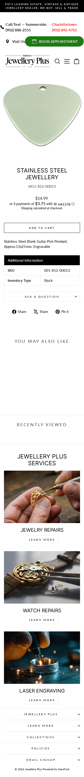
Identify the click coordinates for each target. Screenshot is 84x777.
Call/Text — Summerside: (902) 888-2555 (26, 27)
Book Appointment (58, 41)
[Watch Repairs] (42, 577)
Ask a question (42, 296)
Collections (41, 737)
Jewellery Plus (41, 714)
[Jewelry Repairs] (42, 497)
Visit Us (18, 41)
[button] (42, 204)
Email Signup (40, 760)
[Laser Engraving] (42, 657)
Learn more (42, 700)
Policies (41, 748)
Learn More (42, 539)
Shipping (26, 208)
